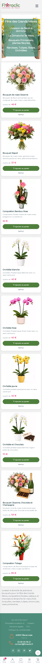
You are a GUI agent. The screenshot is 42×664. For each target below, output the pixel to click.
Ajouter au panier (22, 110)
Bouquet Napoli (10, 153)
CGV (28, 627)
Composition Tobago (12, 563)
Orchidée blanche (11, 270)
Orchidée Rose (9, 328)
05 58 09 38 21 (24, 642)
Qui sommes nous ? (19, 620)
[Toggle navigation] (37, 6)
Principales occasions (13, 623)
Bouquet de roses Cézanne (15, 95)
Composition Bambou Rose (15, 211)
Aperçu (21, 114)
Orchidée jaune (10, 386)
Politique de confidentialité (20, 630)
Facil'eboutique (34, 656)
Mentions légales (16, 627)
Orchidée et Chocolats (13, 444)
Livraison (30, 623)
